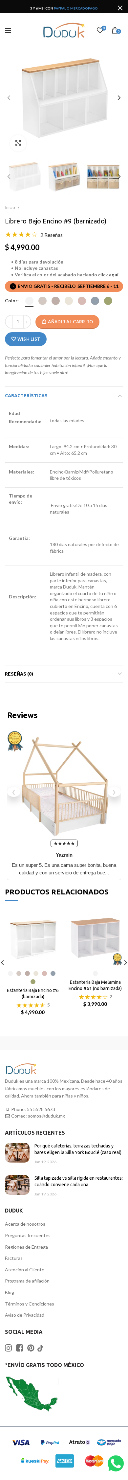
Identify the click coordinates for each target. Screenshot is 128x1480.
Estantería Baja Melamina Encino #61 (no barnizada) (95, 985)
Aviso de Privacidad (24, 1315)
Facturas (14, 1258)
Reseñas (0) (19, 674)
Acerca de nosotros (25, 1224)
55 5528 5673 (41, 1109)
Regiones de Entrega (26, 1247)
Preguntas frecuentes (28, 1235)
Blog (9, 1292)
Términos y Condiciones (29, 1304)
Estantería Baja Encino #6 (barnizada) (33, 993)
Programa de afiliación (27, 1280)
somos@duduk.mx (46, 1116)
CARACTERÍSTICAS (26, 395)
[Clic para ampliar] (18, 143)
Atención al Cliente (24, 1269)
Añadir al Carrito (70, 321)
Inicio (10, 207)
